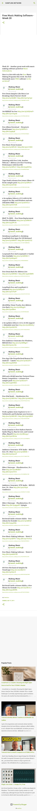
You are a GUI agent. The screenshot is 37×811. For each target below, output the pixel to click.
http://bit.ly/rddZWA (25, 398)
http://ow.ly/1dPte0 (24, 183)
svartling (19, 808)
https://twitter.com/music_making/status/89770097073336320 (15, 592)
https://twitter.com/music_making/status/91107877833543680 (15, 311)
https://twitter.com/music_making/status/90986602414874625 (16, 347)
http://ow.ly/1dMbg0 (19, 343)
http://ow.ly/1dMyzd (16, 289)
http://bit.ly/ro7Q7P (9, 292)
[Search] (34, 3)
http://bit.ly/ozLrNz (9, 345)
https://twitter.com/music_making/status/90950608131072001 (16, 365)
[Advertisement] (18, 45)
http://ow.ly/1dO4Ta (22, 203)
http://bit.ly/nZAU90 (9, 327)
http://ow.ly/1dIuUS (18, 570)
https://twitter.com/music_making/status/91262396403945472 (15, 225)
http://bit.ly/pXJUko (24, 167)
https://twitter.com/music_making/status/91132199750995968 (16, 294)
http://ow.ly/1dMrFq (26, 325)
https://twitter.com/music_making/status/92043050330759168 (15, 149)
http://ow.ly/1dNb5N (24, 220)
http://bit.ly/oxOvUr (9, 472)
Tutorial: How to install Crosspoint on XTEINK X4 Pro (17, 752)
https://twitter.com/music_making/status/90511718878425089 (15, 474)
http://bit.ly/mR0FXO (10, 554)
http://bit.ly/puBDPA (9, 590)
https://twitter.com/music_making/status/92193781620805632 (15, 116)
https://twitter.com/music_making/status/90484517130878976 (15, 507)
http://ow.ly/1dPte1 (9, 167)
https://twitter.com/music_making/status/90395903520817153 (15, 525)
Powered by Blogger (20, 804)
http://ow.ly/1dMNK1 (9, 274)
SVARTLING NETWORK (13, 3)
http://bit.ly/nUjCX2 (25, 240)
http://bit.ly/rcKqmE (9, 114)
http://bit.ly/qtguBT (13, 505)
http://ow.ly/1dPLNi (9, 147)
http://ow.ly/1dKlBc (20, 452)
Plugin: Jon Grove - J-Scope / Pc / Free (13, 784)
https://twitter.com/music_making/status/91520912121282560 (16, 207)
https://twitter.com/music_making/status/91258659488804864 (16, 242)
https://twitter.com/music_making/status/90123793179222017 (15, 556)
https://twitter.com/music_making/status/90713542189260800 (16, 385)
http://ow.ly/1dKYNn (9, 398)
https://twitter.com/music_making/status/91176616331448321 (15, 260)
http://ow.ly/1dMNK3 (21, 256)
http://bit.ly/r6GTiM (9, 205)
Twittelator (6, 597)
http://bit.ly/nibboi (9, 309)
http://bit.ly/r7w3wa (24, 539)
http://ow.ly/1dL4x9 (20, 381)
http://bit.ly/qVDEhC (9, 383)
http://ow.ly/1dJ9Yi (9, 539)
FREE (17, 79)
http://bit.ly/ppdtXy (9, 523)
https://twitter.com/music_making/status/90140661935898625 (15, 541)
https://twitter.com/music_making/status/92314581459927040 (15, 100)
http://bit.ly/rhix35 (9, 572)
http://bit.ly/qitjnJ (8, 131)
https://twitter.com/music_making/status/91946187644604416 (15, 169)
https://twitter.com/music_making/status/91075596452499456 (16, 329)
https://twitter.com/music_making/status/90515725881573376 (15, 456)
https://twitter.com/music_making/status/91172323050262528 (16, 276)
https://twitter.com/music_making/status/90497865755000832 (16, 492)
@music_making (15, 89)
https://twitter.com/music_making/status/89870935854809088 (16, 574)
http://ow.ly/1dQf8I (9, 98)
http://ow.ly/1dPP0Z (19, 129)
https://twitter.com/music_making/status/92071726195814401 (15, 133)
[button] (3, 22)
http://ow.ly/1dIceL (24, 588)
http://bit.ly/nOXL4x (9, 436)
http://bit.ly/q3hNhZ (9, 363)
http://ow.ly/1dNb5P (9, 240)
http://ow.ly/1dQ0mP (25, 111)
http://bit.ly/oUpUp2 (24, 98)
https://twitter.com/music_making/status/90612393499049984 (15, 418)
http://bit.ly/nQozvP (9, 454)
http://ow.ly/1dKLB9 (9, 416)
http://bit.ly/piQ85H (25, 416)
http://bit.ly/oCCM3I (25, 147)
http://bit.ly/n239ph (20, 487)
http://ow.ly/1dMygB (17, 307)
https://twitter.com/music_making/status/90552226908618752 (16, 438)
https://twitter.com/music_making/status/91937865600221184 (15, 187)
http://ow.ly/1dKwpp (20, 434)
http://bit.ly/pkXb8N (26, 274)
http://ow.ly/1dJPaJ (24, 521)
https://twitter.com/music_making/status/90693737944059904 (16, 400)
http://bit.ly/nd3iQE (9, 185)
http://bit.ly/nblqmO (9, 258)
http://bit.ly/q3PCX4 (9, 223)
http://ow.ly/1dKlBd (13, 470)
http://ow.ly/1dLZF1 (24, 361)
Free (24, 74)
